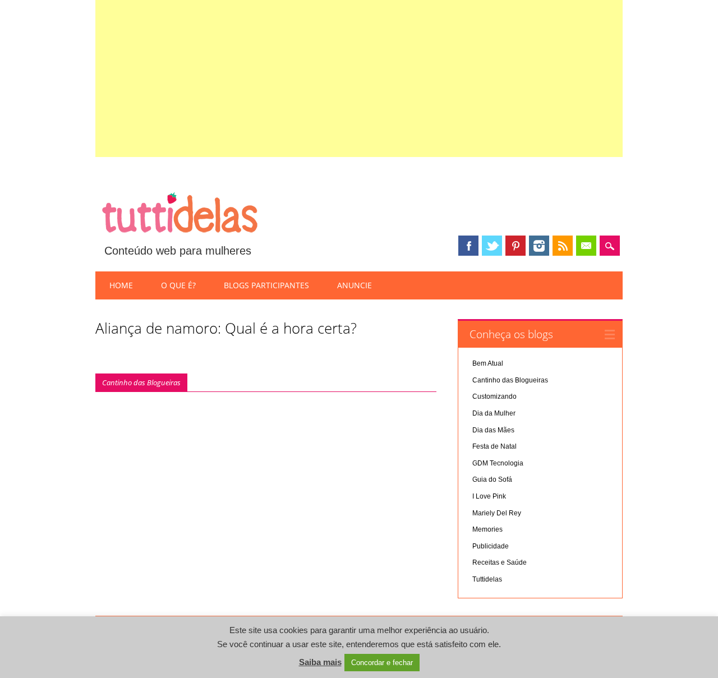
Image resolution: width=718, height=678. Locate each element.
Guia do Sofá (492, 479)
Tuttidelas (487, 579)
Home (121, 285)
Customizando (494, 396)
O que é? (178, 285)
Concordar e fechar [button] (382, 662)
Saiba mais (320, 662)
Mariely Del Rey (496, 513)
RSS (563, 246)
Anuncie (354, 285)
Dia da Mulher (494, 413)
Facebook (468, 246)
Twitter (492, 246)
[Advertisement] (359, 78)
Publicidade (490, 546)
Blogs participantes (266, 285)
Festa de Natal (494, 446)
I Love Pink (489, 496)
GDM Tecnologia (497, 463)
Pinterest (515, 246)
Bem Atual (487, 363)
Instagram (539, 246)
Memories (487, 529)
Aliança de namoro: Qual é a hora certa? (226, 328)
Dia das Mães (493, 430)
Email (586, 246)
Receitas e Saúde (499, 562)
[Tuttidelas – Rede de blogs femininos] (179, 237)
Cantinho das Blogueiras (141, 382)
